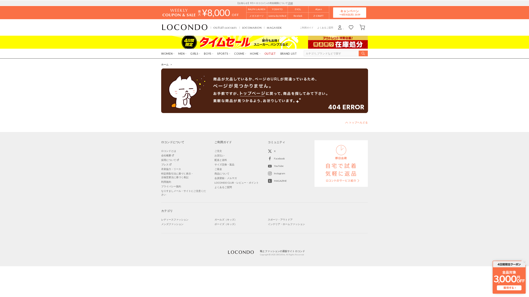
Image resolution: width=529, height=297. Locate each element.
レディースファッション (174, 219)
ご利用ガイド (306, 27)
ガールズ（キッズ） (225, 219)
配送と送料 (220, 159)
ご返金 (218, 169)
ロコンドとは (168, 150)
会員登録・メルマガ (225, 178)
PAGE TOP (356, 122)
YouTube (279, 165)
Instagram (279, 173)
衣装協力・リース (171, 169)
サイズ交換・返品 (224, 164)
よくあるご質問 (325, 27)
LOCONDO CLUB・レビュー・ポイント (236, 182)
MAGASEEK (274, 27)
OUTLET (225, 27)
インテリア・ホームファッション (286, 224)
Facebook (279, 158)
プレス (165, 164)
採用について (168, 159)
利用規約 (166, 181)
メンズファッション (172, 224)
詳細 (290, 3)
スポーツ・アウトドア (280, 219)
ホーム (165, 64)
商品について (221, 173)
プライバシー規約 (171, 186)
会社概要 (166, 155)
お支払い (219, 155)
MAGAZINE (280, 180)
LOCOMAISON (252, 27)
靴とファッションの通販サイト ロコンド (184, 27)
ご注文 (218, 150)
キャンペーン (349, 12)
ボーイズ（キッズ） (225, 224)
